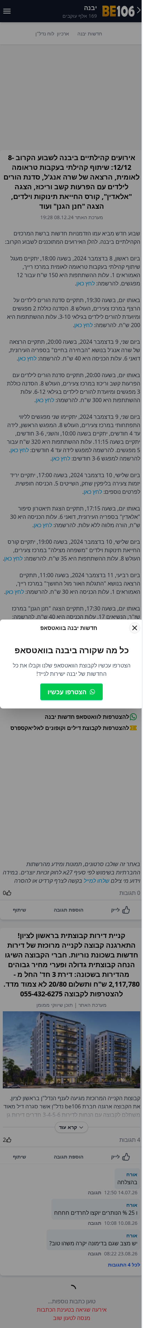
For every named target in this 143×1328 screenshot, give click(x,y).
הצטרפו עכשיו (67, 692)
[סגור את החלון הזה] (134, 627)
